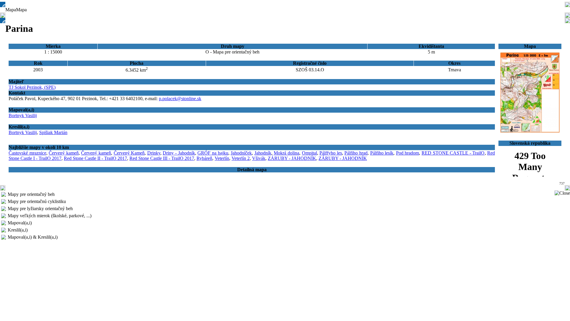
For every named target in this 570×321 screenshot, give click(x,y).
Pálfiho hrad (356, 152)
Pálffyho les (330, 152)
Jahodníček (241, 152)
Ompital (309, 152)
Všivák (258, 158)
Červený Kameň (129, 152)
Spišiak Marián (53, 132)
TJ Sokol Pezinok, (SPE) (32, 87)
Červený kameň (64, 152)
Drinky (153, 152)
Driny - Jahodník (179, 152)
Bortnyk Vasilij (23, 115)
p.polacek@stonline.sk (180, 98)
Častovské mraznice (27, 152)
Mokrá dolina (286, 152)
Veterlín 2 (241, 158)
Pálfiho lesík (382, 152)
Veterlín (222, 158)
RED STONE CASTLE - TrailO (453, 152)
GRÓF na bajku (212, 152)
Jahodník (262, 152)
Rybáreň (204, 158)
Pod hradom (407, 152)
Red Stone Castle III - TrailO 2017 (161, 158)
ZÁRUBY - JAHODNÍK (292, 158)
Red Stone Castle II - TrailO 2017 (95, 158)
